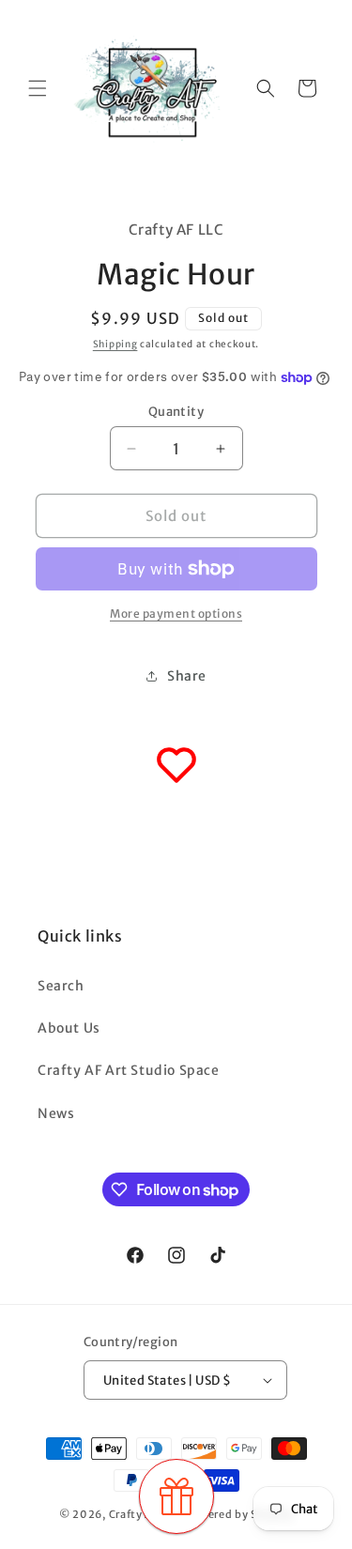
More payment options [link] (176, 613)
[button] (37, 88)
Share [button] (187, 675)
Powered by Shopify (238, 1514)
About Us (69, 1028)
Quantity (176, 412)
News (56, 1113)
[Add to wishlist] (176, 765)
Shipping (115, 344)
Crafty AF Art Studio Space (129, 1070)
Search (61, 985)
